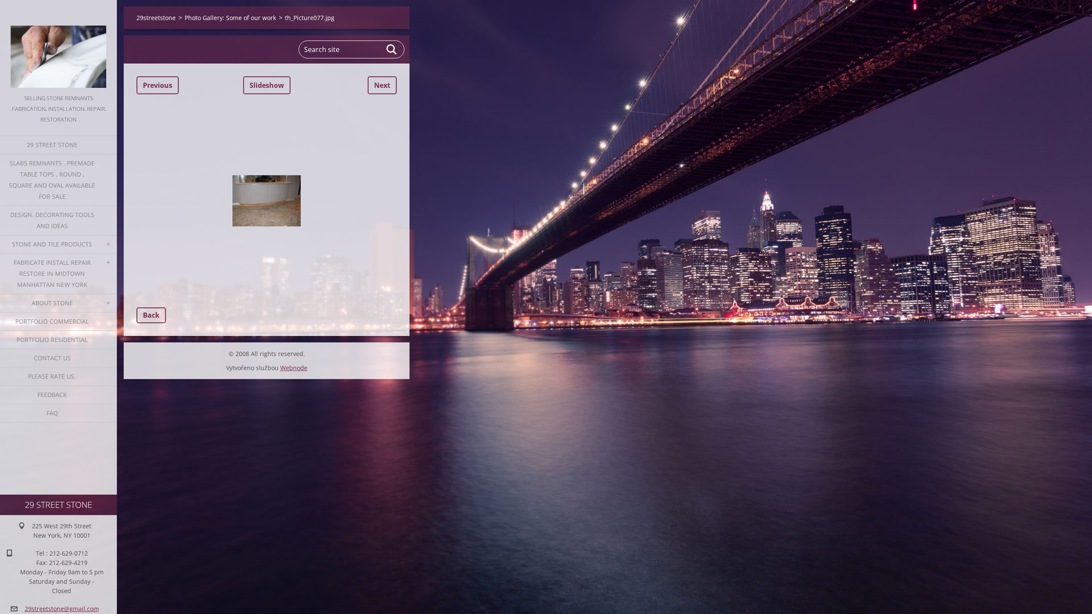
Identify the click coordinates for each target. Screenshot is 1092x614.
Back (151, 315)
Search (392, 49)
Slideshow (267, 85)
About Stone (52, 303)
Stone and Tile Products (52, 244)
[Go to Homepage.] (58, 46)
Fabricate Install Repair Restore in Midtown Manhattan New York (52, 273)
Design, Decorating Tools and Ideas (52, 220)
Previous (157, 85)
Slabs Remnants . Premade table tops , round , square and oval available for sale (52, 179)
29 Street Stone (52, 145)
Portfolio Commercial (52, 321)
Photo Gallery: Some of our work (230, 18)
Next (382, 85)
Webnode (294, 368)
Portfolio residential (52, 340)
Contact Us (52, 358)
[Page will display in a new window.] (267, 201)
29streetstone (156, 18)
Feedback (52, 395)
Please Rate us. (52, 376)
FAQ (52, 413)
